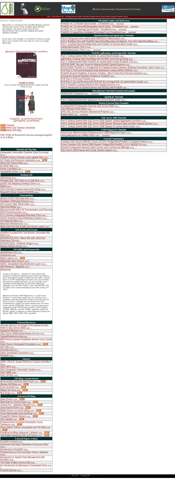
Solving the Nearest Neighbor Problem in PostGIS (85, 76)
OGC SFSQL (7, 375)
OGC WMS (6, 372)
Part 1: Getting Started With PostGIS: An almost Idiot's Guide (90, 56)
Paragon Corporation (97, 475)
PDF (2, 135)
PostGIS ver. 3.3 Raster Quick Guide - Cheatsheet (85, 23)
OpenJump (6, 178)
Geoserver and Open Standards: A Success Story (24, 444)
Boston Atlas (67, 114)
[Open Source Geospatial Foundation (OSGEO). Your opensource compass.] (42, 12)
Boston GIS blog (13, 130)
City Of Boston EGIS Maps (74, 109)
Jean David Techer (10, 408)
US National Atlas (9, 221)
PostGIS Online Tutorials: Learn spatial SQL (22, 157)
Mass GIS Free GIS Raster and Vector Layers (22, 226)
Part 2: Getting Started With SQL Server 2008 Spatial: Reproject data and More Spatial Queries (106, 123)
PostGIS (5, 355)
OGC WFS (6, 367)
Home (49, 16)
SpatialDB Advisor (9, 171)
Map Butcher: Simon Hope (13, 402)
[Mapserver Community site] (68, 12)
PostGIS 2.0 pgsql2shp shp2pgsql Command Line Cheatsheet (91, 32)
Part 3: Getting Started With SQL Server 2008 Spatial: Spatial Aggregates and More (101, 121)
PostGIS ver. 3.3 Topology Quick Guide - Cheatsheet (86, 29)
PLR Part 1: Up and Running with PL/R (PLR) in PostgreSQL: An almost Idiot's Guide (102, 82)
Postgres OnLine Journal (97, 16)
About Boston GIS (58, 16)
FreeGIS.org (7, 350)
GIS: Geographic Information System (18, 369)
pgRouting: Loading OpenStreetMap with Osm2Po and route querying (94, 59)
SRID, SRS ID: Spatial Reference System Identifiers (26, 362)
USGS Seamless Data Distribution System (21, 218)
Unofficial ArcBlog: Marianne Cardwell (19, 432)
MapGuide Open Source (12, 261)
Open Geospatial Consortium (15, 353)
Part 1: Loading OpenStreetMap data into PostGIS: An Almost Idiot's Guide (96, 44)
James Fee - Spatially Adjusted (16, 405)
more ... (4, 155)
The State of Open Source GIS (16, 462)
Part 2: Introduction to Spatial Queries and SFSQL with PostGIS (91, 87)
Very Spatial (6, 419)
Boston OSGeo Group (11, 246)
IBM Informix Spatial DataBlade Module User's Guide (26, 339)
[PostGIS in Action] (26, 115)
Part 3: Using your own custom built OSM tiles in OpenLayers (90, 38)
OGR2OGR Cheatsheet (72, 93)
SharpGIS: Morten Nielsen (13, 416)
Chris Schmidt (7, 387)
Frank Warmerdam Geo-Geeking (16, 413)
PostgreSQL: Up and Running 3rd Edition (26, 119)
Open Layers (7, 258)
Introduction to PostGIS (12, 449)
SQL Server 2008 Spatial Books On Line (20, 333)
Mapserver (6, 269)
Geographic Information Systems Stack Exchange (25, 152)
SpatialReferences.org (11, 336)
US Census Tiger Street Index (15, 204)
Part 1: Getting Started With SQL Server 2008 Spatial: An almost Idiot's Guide (98, 126)
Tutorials (9, 125)
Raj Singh (5, 393)
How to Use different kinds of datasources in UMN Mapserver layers (93, 132)
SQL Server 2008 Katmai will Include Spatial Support (86, 150)
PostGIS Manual (9, 470)
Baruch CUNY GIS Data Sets (15, 198)
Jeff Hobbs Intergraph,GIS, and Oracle (19, 435)
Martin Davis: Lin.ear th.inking (15, 410)
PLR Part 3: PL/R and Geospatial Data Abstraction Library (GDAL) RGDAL (97, 70)
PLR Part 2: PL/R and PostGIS (76, 79)
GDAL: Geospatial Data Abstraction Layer (21, 264)
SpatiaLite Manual (9, 330)
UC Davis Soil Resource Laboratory (18, 160)
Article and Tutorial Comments (20, 127)
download (120, 24)
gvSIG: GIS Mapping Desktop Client (18, 183)
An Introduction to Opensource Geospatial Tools (24, 465)
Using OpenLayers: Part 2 (73, 47)
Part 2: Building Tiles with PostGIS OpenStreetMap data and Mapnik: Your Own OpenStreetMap (107, 41)
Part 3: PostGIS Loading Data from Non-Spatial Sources (88, 84)
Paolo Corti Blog (9, 169)
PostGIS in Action (26, 83)
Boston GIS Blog (83, 16)
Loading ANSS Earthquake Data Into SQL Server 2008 (87, 106)
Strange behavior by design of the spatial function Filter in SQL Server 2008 (24, 326)
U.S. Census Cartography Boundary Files (21, 215)
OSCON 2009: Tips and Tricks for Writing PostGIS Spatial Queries (93, 64)
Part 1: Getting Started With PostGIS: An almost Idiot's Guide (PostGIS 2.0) (97, 62)
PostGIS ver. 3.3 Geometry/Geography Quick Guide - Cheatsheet (92, 26)
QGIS (3, 186)
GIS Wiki (5, 347)
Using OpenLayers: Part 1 (73, 50)
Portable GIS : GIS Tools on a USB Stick (20, 180)
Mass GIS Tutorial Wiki (12, 163)
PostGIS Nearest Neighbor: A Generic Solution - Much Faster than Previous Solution (101, 73)
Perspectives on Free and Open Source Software (24, 452)
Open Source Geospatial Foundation (18, 344)
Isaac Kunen (7, 399)
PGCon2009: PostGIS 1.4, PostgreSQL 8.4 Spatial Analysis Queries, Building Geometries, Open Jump (110, 67)
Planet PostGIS (111, 16)
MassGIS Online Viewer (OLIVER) (17, 192)
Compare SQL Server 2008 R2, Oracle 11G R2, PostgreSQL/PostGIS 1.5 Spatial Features (104, 141)
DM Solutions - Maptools (12, 267)
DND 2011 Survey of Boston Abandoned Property (85, 112)
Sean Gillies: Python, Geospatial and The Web (23, 427)
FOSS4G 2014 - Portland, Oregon (17, 243)
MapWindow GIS (9, 252)
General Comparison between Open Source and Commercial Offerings (95, 147)
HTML (8, 135)
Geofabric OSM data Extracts (15, 201)
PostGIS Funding (122, 16)
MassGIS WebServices (12, 224)
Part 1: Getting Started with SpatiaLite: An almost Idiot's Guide (90, 100)
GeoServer (6, 255)
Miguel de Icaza (8, 390)
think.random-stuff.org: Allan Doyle (17, 381)
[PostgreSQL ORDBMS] (168, 11)
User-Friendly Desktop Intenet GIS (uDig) (20, 189)
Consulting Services (71, 16)
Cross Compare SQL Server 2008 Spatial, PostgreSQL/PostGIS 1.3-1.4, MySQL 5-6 (101, 144)
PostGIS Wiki (7, 166)
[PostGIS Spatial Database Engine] (25, 14)
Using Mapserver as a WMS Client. (78, 135)
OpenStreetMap (8, 207)
